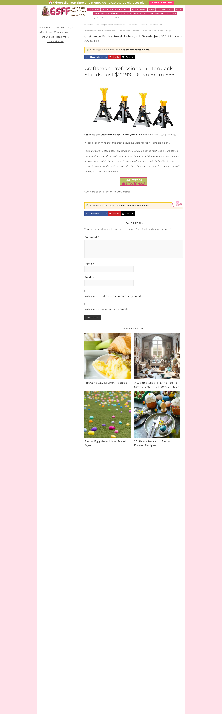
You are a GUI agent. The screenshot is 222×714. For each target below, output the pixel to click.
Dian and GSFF (55, 41)
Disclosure (136, 31)
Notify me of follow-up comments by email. (113, 296)
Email (89, 277)
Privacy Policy (164, 31)
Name (89, 263)
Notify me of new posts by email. (106, 309)
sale (150, 134)
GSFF (63, 11)
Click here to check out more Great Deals (106, 191)
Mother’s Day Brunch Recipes (105, 382)
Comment (92, 237)
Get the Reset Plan (161, 2)
